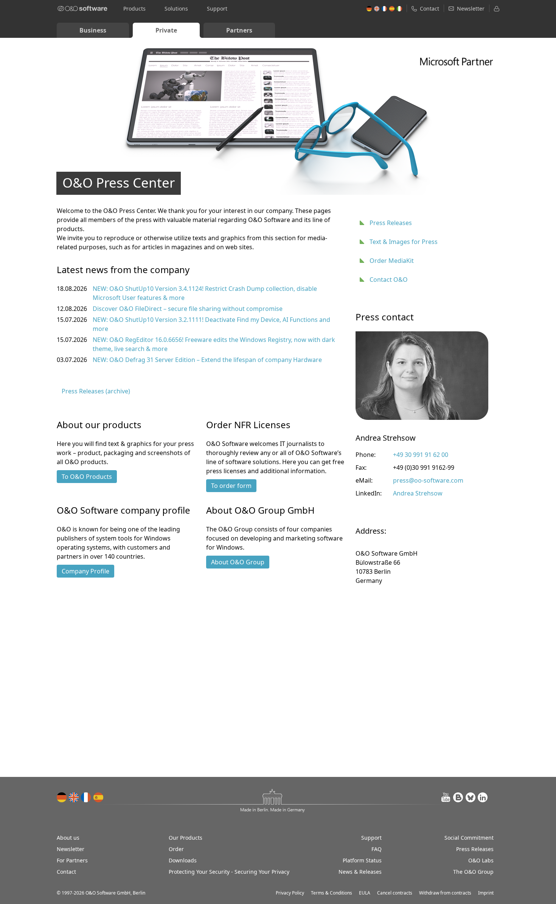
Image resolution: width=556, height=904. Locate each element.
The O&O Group (473, 871)
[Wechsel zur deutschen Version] (62, 797)
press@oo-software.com (428, 480)
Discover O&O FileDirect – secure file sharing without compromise (188, 308)
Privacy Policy (290, 893)
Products (134, 8)
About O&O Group (237, 562)
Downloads (183, 860)
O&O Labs (481, 860)
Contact (66, 871)
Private (166, 30)
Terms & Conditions (331, 893)
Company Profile (85, 571)
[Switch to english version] (74, 797)
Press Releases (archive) (96, 391)
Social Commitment (469, 837)
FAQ (376, 849)
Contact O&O (389, 279)
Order (176, 849)
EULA (364, 893)
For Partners (72, 860)
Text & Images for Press (404, 242)
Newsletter (70, 849)
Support (217, 8)
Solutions (176, 8)
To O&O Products (87, 476)
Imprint (486, 893)
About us (68, 837)
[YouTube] (446, 797)
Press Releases (391, 223)
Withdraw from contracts (445, 893)
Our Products (185, 837)
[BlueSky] (470, 797)
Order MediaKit (392, 260)
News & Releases (360, 871)
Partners (239, 30)
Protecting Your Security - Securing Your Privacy (229, 871)
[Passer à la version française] (86, 797)
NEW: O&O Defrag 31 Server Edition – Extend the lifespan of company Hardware (207, 360)
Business (92, 30)
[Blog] (458, 797)
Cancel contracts (394, 893)
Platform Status (362, 860)
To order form (231, 486)
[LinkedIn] (482, 797)
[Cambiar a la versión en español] (98, 797)
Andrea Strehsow (418, 493)
